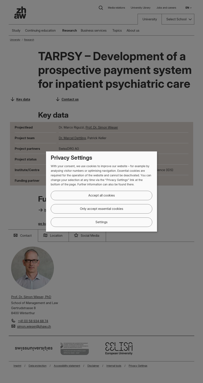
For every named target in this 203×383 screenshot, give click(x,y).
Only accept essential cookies (101, 209)
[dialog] (101, 191)
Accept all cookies (101, 195)
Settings (101, 222)
